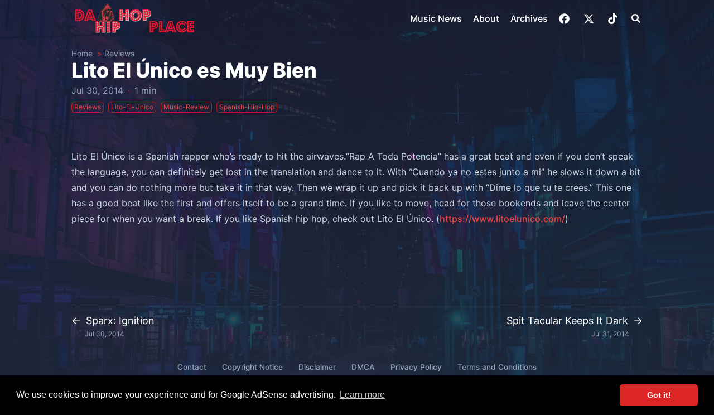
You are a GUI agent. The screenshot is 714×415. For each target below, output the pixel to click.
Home (82, 53)
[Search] (635, 18)
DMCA (363, 367)
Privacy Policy (416, 367)
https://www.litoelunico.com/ (502, 218)
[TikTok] (613, 18)
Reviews (119, 53)
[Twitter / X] (589, 18)
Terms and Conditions (497, 367)
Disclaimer (317, 367)
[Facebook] (565, 18)
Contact (191, 367)
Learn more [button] (362, 394)
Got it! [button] (659, 394)
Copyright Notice (252, 367)
